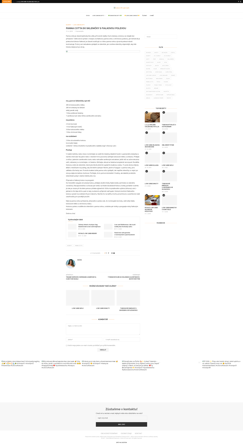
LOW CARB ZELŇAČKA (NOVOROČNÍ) (152, 146)
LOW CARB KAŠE (163, 75)
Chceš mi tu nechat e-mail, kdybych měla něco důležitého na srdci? (119, 413)
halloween (170, 59)
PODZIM (166, 81)
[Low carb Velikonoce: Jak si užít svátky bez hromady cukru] (108, 226)
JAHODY (157, 65)
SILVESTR (148, 88)
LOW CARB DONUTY (103, 308)
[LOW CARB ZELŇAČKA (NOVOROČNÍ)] (152, 138)
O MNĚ (152, 15)
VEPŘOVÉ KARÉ (159, 94)
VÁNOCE (148, 98)
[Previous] (13, 1)
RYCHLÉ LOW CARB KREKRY (87, 233)
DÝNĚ (154, 59)
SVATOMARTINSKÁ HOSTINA (153, 91)
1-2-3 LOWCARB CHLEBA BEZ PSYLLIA (28, 1)
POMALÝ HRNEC (158, 85)
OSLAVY (168, 78)
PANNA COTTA (78, 245)
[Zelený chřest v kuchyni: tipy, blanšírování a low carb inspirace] (72, 226)
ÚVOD (88, 15)
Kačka (79, 260)
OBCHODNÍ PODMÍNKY (109, 433)
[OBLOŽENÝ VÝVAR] (169, 138)
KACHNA (148, 68)
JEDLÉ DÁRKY (165, 65)
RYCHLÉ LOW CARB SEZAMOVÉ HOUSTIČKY (151, 209)
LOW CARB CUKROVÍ (151, 75)
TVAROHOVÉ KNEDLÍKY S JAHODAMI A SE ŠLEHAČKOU (167, 186)
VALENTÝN (166, 91)
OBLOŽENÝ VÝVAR (168, 145)
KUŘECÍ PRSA (168, 72)
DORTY (148, 59)
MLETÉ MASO (149, 78)
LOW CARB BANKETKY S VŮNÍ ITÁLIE (169, 208)
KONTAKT (138, 433)
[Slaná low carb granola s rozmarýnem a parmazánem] (108, 235)
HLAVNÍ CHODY (150, 62)
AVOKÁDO (148, 52)
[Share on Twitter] (110, 253)
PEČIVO (158, 81)
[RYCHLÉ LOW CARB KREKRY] (72, 234)
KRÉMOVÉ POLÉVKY (165, 68)
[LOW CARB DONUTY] (103, 298)
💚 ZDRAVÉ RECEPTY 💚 (115, 15)
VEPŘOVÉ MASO (171, 94)
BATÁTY (156, 52)
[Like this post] (106, 253)
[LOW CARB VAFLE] (77, 298)
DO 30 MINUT (167, 55)
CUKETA (173, 52)
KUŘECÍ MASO (158, 72)
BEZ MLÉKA (164, 52)
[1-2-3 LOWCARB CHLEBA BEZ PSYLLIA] (152, 117)
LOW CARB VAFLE (78, 308)
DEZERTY (69, 245)
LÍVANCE (173, 75)
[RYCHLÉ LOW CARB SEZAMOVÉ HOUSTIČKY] (152, 200)
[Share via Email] (114, 253)
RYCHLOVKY (168, 85)
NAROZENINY (159, 78)
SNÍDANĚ (156, 88)
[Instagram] (240, 1)
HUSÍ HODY (149, 65)
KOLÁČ (155, 68)
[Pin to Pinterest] (112, 253)
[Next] (15, 1)
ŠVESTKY (169, 98)
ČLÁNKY (144, 15)
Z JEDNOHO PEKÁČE (158, 98)
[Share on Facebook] (108, 253)
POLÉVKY (148, 85)
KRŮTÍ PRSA (149, 72)
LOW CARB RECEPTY (98, 15)
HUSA (165, 62)
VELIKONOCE (149, 94)
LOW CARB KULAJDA (151, 165)
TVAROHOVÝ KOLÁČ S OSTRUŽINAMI (169, 125)
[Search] (156, 15)
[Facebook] (238, 1)
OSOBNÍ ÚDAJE (126, 433)
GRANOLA (161, 59)
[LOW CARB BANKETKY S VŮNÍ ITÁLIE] (169, 200)
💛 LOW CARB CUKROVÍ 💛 (131, 15)
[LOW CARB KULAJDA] (152, 158)
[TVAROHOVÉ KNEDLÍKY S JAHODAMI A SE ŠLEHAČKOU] (128, 298)
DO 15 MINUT (157, 55)
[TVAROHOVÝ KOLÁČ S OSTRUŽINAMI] (169, 117)
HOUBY (159, 62)
